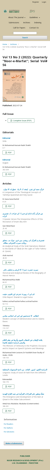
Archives (26, 22)
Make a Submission (14, 443)
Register (35, 2)
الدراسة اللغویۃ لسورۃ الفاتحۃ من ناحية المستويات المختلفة (25, 372)
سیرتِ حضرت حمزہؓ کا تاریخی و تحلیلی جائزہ (24, 273)
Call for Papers (19, 27)
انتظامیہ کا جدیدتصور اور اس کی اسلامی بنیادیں (23, 319)
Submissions (14, 22)
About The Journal (16, 17)
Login (44, 2)
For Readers (8, 424)
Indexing (37, 22)
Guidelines (33, 17)
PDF (9, 152)
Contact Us (34, 27)
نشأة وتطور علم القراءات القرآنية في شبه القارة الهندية (23, 397)
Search (25, 38)
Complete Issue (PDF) (22, 120)
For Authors (8, 428)
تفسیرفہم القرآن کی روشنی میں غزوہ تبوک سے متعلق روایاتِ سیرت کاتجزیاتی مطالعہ (25, 245)
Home (5, 44)
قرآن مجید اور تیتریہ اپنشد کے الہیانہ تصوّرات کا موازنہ (23, 192)
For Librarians (9, 432)
